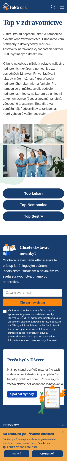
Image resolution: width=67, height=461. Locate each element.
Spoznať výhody (22, 394)
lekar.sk (43, 329)
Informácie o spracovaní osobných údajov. (33, 340)
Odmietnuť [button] (47, 453)
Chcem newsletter (32, 302)
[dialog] (33, 444)
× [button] (62, 431)
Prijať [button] (16, 453)
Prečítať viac (44, 443)
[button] (33, 447)
